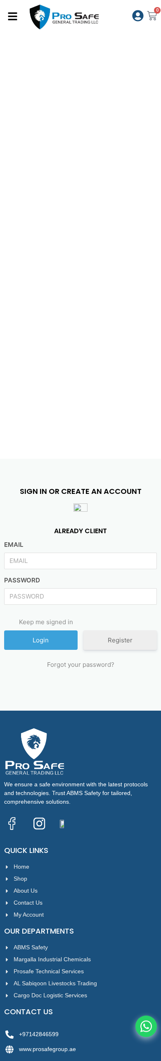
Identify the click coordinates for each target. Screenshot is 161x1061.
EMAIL (13, 544)
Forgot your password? (80, 664)
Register (120, 640)
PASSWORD (22, 580)
